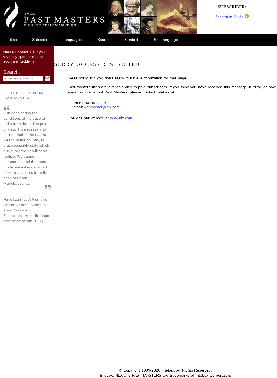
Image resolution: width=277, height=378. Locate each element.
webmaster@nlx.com (102, 107)
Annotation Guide (229, 17)
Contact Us (24, 52)
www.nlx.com (121, 118)
